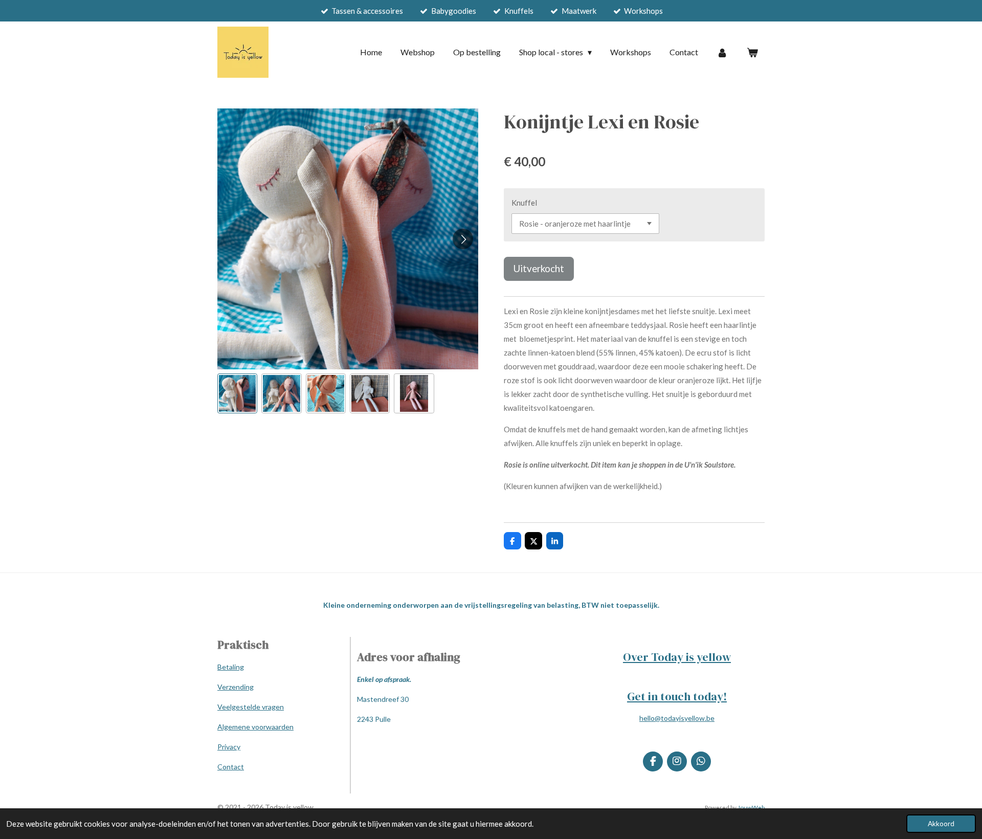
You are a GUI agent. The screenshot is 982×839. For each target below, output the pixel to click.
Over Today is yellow (677, 657)
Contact (230, 766)
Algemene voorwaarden (255, 726)
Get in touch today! (677, 696)
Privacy (228, 746)
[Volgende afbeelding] (463, 239)
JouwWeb (751, 807)
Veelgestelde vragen (250, 706)
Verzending (235, 686)
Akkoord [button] (941, 824)
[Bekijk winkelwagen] (752, 52)
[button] (237, 393)
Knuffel (524, 202)
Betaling (230, 667)
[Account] (722, 52)
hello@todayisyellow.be (677, 718)
